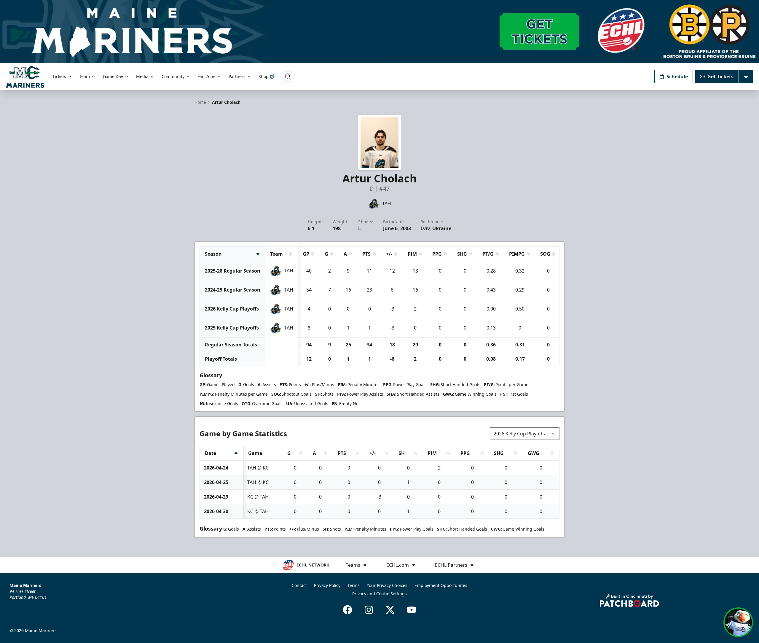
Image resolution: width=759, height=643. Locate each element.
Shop (264, 76)
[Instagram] (369, 609)
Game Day (113, 76)
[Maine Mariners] (25, 77)
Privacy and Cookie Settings (379, 593)
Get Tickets (720, 76)
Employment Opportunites (440, 585)
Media (142, 76)
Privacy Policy (327, 585)
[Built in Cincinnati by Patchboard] (629, 600)
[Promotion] (379, 31)
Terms (353, 585)
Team (84, 76)
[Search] (287, 76)
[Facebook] (347, 609)
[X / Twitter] (390, 609)
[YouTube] (411, 609)
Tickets (59, 76)
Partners (237, 76)
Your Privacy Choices (387, 585)
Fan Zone (206, 76)
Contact (299, 585)
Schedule (677, 76)
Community (173, 76)
